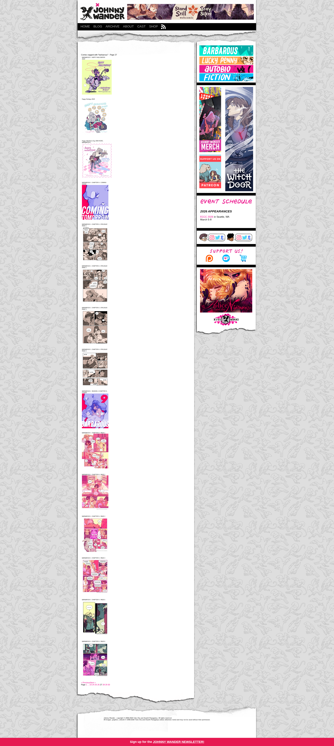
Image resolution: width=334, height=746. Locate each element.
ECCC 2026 (206, 216)
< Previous (85, 683)
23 (91, 685)
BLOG (97, 26)
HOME (85, 26)
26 (98, 685)
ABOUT (128, 26)
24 (93, 685)
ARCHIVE (113, 26)
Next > (93, 683)
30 (109, 685)
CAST (141, 26)
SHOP (153, 26)
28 (104, 685)
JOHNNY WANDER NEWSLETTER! (178, 742)
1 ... (87, 685)
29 (106, 685)
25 (96, 685)
